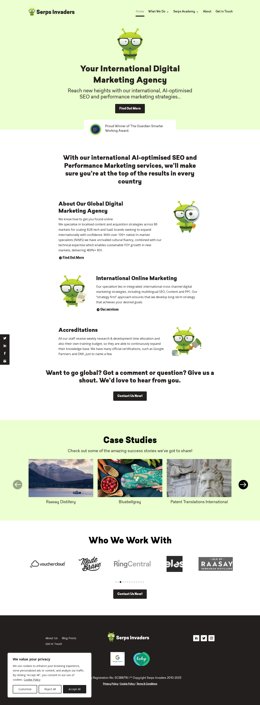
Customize (25, 689)
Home (140, 11)
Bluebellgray (130, 502)
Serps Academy (184, 11)
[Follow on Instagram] (211, 638)
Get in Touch (224, 11)
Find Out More (130, 108)
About (207, 11)
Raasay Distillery (61, 502)
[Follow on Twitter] (204, 638)
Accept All (75, 689)
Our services (109, 309)
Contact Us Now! (130, 396)
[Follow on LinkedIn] (196, 638)
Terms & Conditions (146, 684)
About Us (51, 638)
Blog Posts (69, 638)
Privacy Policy (110, 684)
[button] (17, 485)
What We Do (156, 11)
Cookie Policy (32, 679)
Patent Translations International (199, 502)
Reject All (50, 689)
